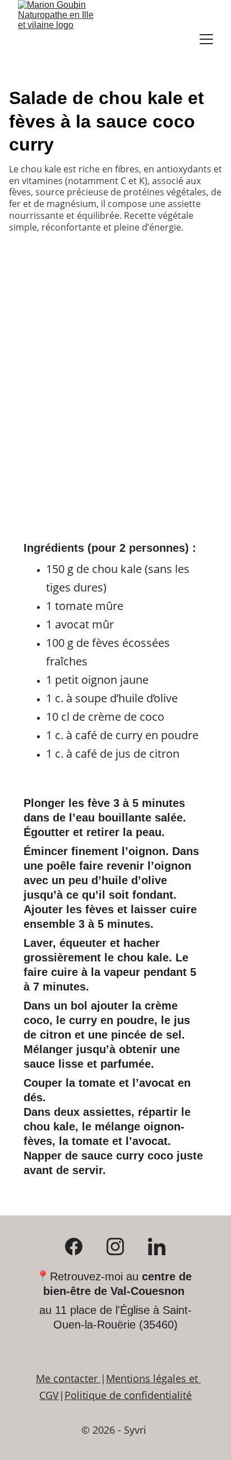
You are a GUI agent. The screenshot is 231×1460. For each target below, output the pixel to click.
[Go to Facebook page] (79, 1246)
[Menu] (206, 39)
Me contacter (67, 1378)
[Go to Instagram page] (121, 1246)
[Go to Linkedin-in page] (156, 1246)
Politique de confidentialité (128, 1395)
